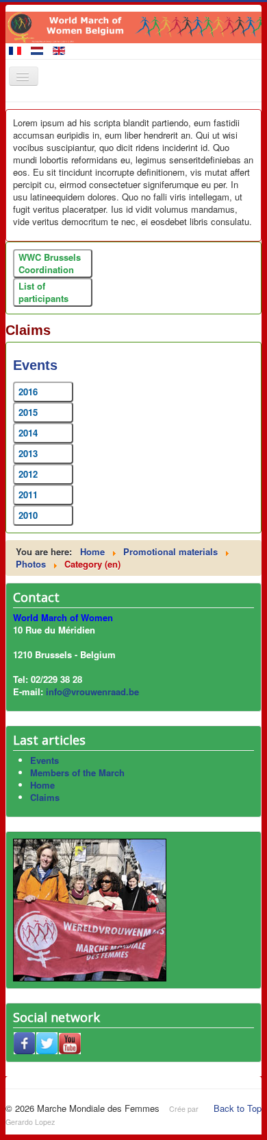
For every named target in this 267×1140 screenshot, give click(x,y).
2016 (28, 391)
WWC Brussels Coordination (49, 263)
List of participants (43, 292)
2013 (28, 453)
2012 (28, 473)
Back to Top (238, 1108)
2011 (28, 494)
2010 (28, 515)
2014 (28, 432)
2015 (28, 412)
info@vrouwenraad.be (92, 691)
